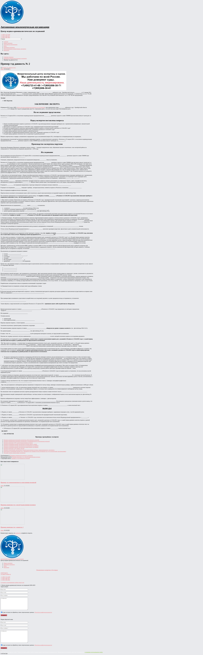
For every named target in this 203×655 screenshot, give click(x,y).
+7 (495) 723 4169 (5, 34)
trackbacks (18, 533)
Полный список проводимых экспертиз (14, 453)
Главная (6, 41)
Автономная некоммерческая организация (25, 27)
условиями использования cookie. (94, 652)
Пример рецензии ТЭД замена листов (14, 448)
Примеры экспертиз (9, 47)
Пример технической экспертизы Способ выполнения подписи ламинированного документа (29, 450)
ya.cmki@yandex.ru (6, 574)
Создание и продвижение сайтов (12, 582)
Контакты (6, 50)
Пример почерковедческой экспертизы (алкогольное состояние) (21, 447)
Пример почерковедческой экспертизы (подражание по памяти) (21, 445)
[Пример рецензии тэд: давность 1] (12, 524)
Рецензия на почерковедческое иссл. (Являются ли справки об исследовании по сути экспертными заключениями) (35, 451)
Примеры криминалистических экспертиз (21, 455)
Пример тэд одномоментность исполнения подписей (18, 482)
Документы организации (10, 44)
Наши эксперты (8, 43)
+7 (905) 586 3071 (5, 36)
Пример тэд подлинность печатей (20, 458)
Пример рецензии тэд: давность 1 (12, 527)
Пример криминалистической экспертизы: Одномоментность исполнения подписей (27, 441)
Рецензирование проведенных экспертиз (15, 49)
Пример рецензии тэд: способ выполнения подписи (26, 457)
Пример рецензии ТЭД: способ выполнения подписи (18, 443)
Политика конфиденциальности (43, 612)
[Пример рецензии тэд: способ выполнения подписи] (12, 502)
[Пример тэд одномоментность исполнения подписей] (12, 479)
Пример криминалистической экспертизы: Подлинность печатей (21, 440)
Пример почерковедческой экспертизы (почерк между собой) (20, 444)
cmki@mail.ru (4, 573)
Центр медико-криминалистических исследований (31, 107)
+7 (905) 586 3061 (5, 37)
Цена (5, 46)
